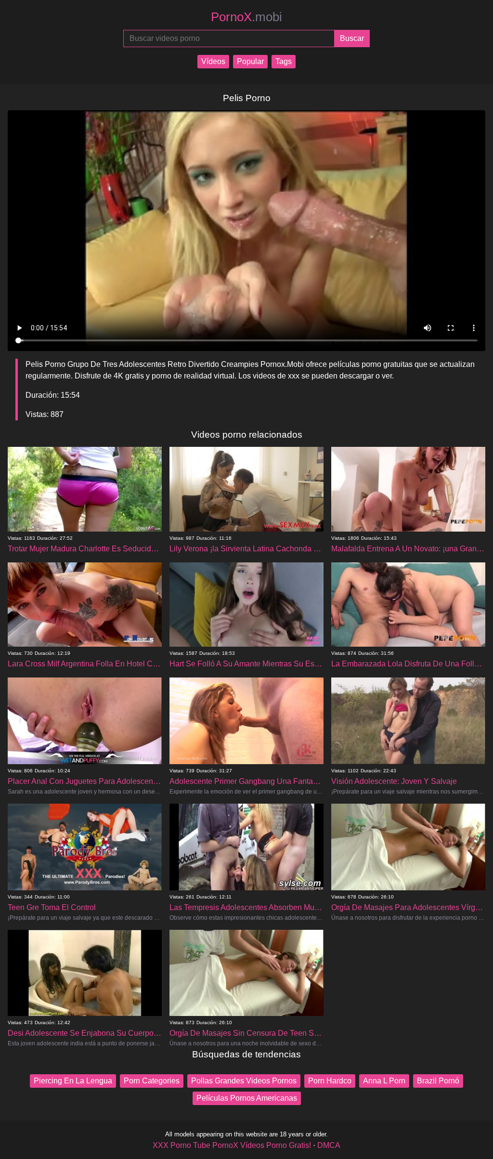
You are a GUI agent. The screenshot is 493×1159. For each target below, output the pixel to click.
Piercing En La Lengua (73, 1081)
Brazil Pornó (438, 1081)
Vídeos (213, 61)
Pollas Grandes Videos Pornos (244, 1081)
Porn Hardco (329, 1081)
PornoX (246, 17)
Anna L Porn (384, 1081)
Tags (283, 61)
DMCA (328, 1145)
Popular (250, 61)
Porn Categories (152, 1081)
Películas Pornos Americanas (246, 1098)
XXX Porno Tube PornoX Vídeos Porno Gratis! (232, 1145)
